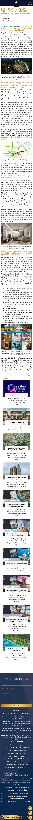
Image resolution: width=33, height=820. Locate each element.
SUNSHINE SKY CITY (17, 799)
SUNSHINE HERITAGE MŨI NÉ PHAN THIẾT (17, 802)
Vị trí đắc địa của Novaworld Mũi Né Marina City (16, 649)
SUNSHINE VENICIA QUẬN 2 (17, 796)
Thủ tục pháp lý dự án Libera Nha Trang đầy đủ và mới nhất (16, 505)
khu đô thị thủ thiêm (16, 767)
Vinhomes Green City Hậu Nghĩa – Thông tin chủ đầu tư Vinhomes (16, 449)
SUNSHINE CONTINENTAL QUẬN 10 (17, 787)
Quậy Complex (16, 762)
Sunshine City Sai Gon (10, 26)
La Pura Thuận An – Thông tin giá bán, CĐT (17, 478)
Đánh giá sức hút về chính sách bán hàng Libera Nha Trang (16, 591)
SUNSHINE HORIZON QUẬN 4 (17, 790)
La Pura (15, 756)
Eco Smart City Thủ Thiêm (16, 759)
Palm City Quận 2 (15, 764)
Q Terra (15, 753)
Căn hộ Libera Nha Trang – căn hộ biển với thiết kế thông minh (16, 620)
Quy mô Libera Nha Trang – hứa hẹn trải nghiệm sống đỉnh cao (16, 534)
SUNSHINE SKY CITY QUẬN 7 (22, 816)
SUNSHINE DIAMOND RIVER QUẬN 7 (17, 793)
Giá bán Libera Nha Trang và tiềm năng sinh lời (16, 563)
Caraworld (15, 750)
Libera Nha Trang (15, 747)
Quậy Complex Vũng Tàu (16, 395)
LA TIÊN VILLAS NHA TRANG (16, 422)
